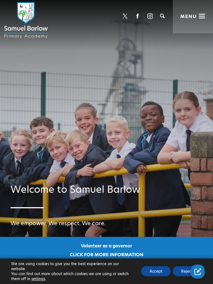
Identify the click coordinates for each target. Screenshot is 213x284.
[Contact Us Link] (198, 271)
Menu (188, 16)
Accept (155, 271)
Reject (186, 271)
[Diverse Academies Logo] (27, 20)
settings (38, 278)
